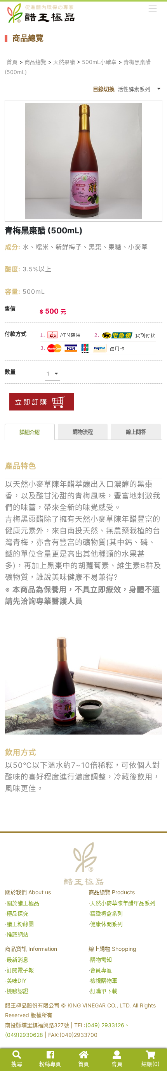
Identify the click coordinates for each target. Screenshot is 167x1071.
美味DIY (16, 980)
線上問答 (136, 432)
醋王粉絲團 (20, 924)
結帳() (150, 1064)
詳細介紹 (29, 432)
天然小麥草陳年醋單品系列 (123, 903)
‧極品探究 (16, 913)
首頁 (12, 62)
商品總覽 (35, 62)
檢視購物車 (103, 980)
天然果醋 (64, 62)
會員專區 (101, 970)
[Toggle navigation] (152, 8)
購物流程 (83, 432)
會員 (116, 1064)
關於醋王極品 (23, 903)
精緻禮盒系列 (107, 913)
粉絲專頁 (50, 1064)
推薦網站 (17, 934)
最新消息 (17, 959)
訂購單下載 (103, 991)
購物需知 (101, 959)
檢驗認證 (17, 991)
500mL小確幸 (99, 62)
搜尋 (16, 1064)
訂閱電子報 (20, 970)
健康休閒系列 (106, 924)
